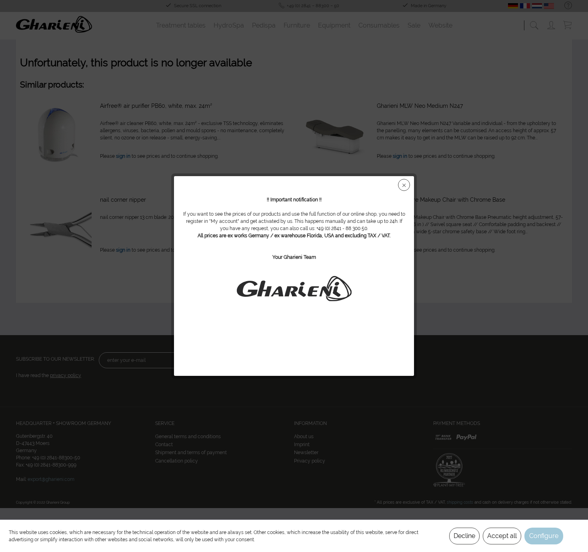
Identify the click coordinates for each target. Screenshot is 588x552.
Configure (543, 536)
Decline (464, 536)
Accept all (502, 536)
